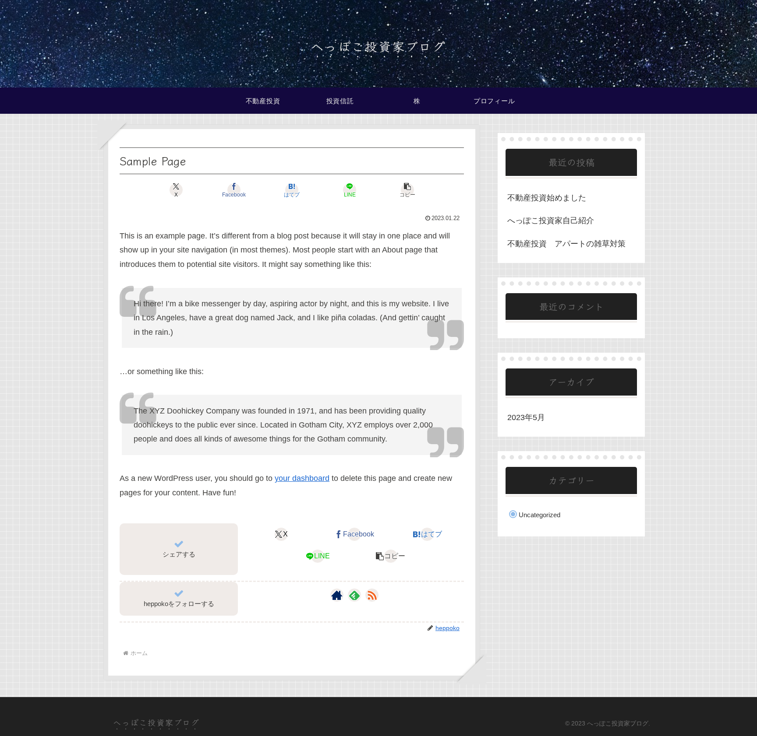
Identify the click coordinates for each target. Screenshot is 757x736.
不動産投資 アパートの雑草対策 (566, 243)
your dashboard (302, 478)
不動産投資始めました (546, 197)
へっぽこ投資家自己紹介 (550, 220)
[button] (407, 190)
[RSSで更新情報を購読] (372, 595)
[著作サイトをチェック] (337, 595)
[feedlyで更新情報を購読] (354, 595)
